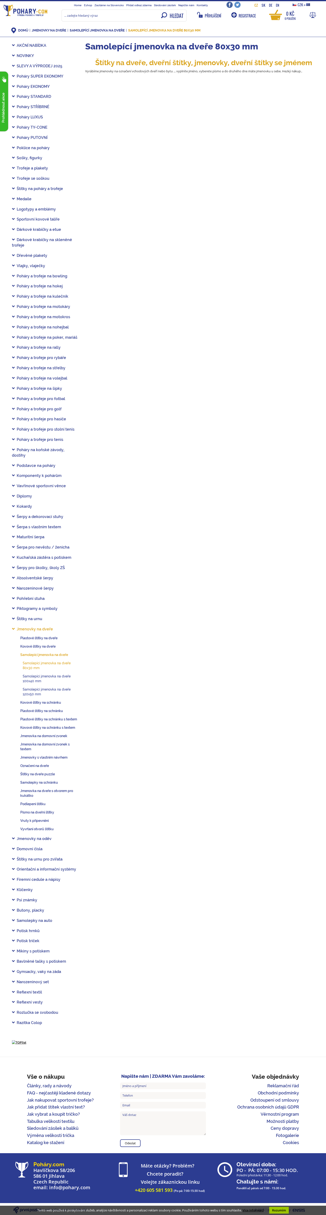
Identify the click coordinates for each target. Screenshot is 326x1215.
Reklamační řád (283, 1085)
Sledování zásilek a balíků (53, 1128)
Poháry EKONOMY (33, 86)
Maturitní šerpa (30, 537)
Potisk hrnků (28, 931)
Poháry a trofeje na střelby (41, 368)
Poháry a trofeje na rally (39, 347)
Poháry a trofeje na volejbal (42, 378)
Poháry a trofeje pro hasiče (41, 419)
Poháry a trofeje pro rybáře (41, 357)
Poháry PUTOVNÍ (32, 137)
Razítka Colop (29, 1022)
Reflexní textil (29, 992)
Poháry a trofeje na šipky (39, 388)
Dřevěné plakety (32, 255)
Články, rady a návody (49, 1085)
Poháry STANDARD (34, 96)
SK (263, 5)
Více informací (253, 1210)
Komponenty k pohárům (39, 475)
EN (277, 5)
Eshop (88, 5)
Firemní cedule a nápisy (38, 879)
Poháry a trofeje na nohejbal (43, 327)
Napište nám (186, 5)
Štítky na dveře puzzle (37, 774)
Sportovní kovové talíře (38, 219)
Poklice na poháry (33, 148)
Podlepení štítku (33, 804)
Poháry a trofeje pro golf (39, 409)
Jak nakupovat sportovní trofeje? (60, 1100)
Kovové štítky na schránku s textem (47, 727)
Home (78, 5)
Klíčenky (25, 889)
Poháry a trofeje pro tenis (40, 439)
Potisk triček (28, 941)
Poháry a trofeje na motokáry (43, 306)
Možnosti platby (283, 1121)
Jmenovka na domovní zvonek (43, 736)
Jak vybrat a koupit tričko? (53, 1114)
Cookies (291, 1142)
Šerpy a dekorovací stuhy (40, 516)
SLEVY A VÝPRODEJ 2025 (39, 66)
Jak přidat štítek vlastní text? (56, 1106)
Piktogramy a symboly (37, 608)
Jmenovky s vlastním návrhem (44, 757)
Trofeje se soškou (33, 178)
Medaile (24, 199)
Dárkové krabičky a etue (39, 229)
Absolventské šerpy (35, 578)
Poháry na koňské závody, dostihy (38, 453)
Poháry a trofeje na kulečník (42, 296)
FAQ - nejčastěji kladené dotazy (59, 1092)
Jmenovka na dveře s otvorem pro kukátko (46, 793)
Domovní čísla (29, 849)
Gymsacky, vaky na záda (39, 971)
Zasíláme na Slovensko (109, 5)
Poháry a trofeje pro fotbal (41, 398)
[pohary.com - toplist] (19, 1042)
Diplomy (24, 496)
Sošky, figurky (29, 158)
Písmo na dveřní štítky (37, 812)
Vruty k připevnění (34, 821)
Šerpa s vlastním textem (39, 527)
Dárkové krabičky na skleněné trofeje (42, 243)
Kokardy (24, 506)
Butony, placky (30, 910)
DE (270, 5)
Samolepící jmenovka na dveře (97, 30)
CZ (256, 5)
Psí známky (27, 900)
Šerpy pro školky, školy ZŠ (41, 567)
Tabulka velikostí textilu (50, 1121)
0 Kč (290, 15)
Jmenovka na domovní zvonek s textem (45, 746)
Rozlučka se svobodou (37, 1012)
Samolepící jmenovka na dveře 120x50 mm (47, 691)
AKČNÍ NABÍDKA (31, 45)
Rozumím (279, 1210)
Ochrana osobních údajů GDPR (268, 1106)
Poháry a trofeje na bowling (42, 276)
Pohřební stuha (31, 598)
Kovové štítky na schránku (40, 702)
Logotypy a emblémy (36, 209)
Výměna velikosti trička (50, 1135)
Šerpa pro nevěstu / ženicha (43, 547)
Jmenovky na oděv (34, 838)
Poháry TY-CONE (32, 127)
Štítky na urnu (29, 619)
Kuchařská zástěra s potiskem (44, 557)
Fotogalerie (287, 1135)
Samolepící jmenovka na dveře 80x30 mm (164, 30)
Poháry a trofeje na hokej (40, 286)
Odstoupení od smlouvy (274, 1100)
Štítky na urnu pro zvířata (40, 859)
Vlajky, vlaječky (31, 266)
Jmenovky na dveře (49, 30)
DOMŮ (23, 30)
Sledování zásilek (165, 5)
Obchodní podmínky (278, 1092)
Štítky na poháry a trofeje (40, 188)
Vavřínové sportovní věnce (41, 486)
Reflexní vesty (30, 1002)
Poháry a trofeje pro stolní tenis (45, 429)
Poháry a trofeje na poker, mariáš (47, 337)
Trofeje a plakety (32, 168)
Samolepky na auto (34, 920)
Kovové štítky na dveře (38, 646)
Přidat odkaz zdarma (139, 5)
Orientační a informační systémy (46, 869)
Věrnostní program (280, 1114)
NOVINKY (25, 55)
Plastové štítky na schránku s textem (48, 719)
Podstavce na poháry (36, 465)
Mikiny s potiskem (33, 951)
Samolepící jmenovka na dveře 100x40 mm (47, 678)
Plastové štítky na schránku (41, 711)
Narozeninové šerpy (35, 588)
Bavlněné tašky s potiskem (41, 961)
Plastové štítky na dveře (39, 638)
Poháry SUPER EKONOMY (40, 76)
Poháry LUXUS (30, 117)
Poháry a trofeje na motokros (43, 317)
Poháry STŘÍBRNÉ (33, 107)
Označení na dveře (34, 766)
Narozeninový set (33, 982)
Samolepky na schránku (39, 782)
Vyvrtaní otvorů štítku (37, 829)
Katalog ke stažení (45, 1142)
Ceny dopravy (285, 1128)
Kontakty (202, 5)
